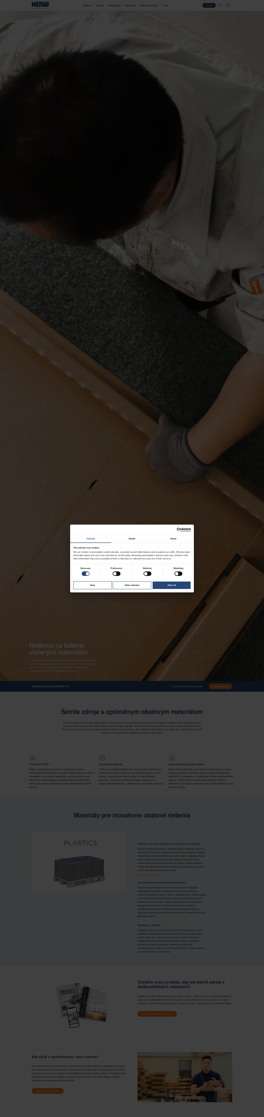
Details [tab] (132, 538)
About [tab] (173, 538)
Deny (92, 585)
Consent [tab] (91, 538)
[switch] (116, 574)
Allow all (171, 585)
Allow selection (132, 585)
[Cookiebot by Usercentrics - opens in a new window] (179, 530)
